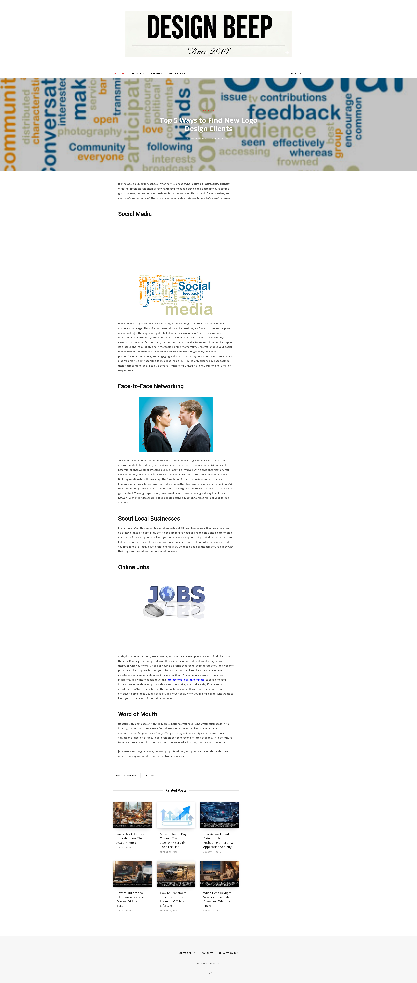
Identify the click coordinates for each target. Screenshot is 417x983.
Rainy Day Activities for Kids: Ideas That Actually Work (130, 838)
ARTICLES (118, 73)
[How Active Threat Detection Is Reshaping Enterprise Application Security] (219, 815)
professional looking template (185, 679)
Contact (207, 953)
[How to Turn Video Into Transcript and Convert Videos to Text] (132, 874)
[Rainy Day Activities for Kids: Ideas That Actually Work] (132, 815)
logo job (149, 776)
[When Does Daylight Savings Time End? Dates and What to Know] (219, 874)
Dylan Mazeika (199, 138)
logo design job (126, 776)
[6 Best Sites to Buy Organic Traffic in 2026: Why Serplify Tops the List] (176, 815)
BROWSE (136, 73)
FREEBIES (156, 73)
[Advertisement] (176, 245)
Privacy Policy (228, 953)
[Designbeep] (208, 34)
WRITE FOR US (177, 73)
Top (209, 973)
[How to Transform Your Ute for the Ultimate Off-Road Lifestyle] (176, 874)
